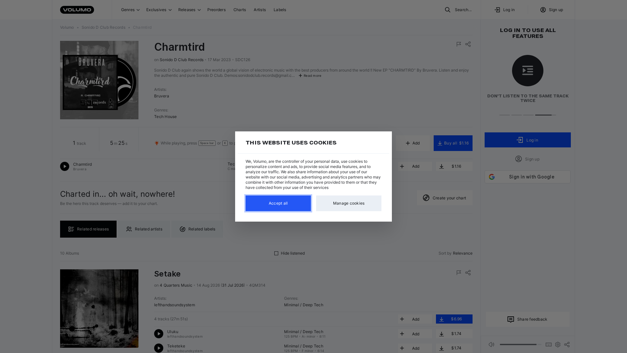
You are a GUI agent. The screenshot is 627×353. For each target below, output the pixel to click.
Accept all (278, 203)
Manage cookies (349, 203)
